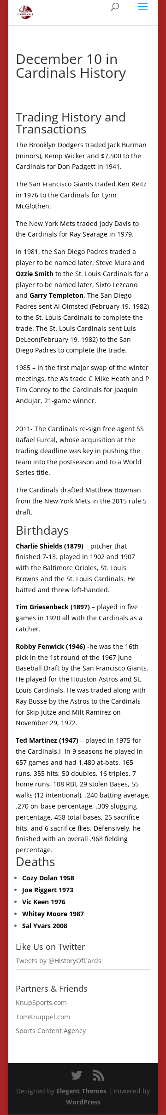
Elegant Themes (81, 1090)
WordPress (83, 1102)
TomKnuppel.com (43, 1016)
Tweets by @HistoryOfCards (58, 960)
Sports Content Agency (51, 1030)
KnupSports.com (41, 1002)
